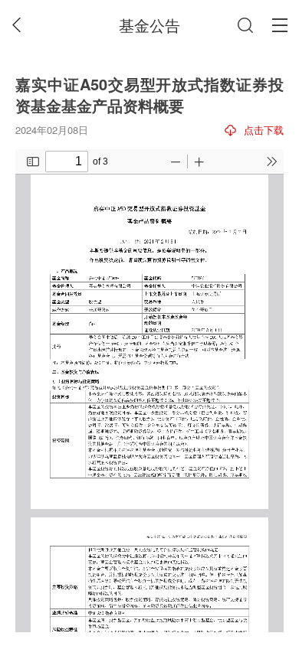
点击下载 (264, 129)
